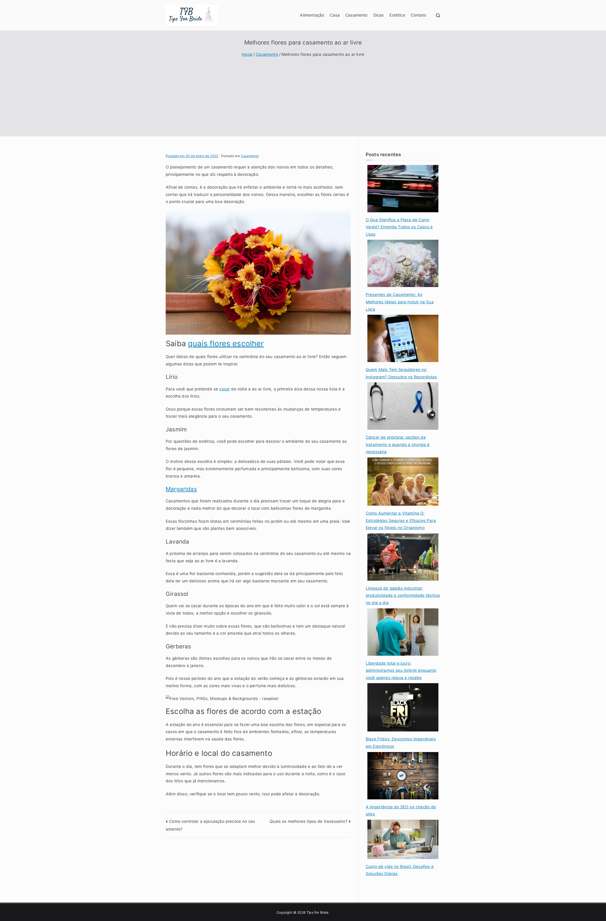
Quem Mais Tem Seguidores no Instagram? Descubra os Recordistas (401, 373)
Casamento (356, 15)
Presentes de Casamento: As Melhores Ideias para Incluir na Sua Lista (400, 301)
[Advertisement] (303, 94)
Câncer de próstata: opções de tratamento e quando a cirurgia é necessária (397, 444)
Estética (397, 15)
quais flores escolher (226, 343)
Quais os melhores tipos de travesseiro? (309, 821)
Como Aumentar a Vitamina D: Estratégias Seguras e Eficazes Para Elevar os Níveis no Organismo (401, 520)
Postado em (192, 156)
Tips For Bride (317, 912)
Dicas (378, 15)
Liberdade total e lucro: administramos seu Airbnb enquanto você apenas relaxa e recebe (401, 670)
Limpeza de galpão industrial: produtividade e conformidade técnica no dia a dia (403, 595)
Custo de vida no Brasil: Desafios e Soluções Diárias (400, 870)
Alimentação (312, 15)
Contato (418, 15)
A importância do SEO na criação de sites (401, 811)
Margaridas (181, 489)
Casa (335, 15)
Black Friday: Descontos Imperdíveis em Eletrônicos (401, 743)
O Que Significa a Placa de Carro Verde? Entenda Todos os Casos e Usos (399, 227)
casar (224, 389)
